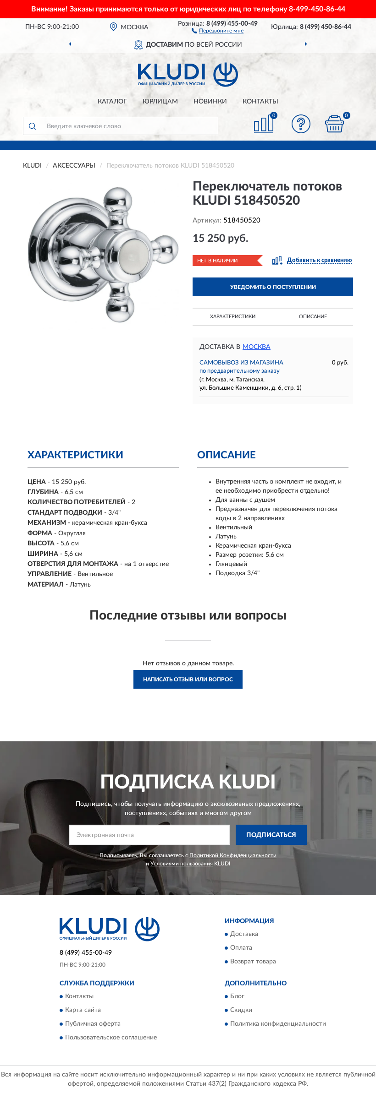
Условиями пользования (181, 863)
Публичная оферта (93, 1024)
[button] (217, 30)
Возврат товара (253, 962)
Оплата (241, 948)
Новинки (210, 101)
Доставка (244, 934)
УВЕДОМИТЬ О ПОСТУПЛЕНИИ (273, 287)
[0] (335, 123)
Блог (237, 997)
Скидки (241, 1010)
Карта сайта (83, 1010)
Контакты (260, 101)
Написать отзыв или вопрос (188, 679)
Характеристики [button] (232, 316)
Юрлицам (160, 101)
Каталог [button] (112, 101)
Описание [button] (313, 316)
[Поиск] (32, 126)
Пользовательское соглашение (111, 1038)
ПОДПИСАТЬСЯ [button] (271, 835)
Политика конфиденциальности (278, 1024)
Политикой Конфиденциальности (232, 855)
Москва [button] (257, 347)
